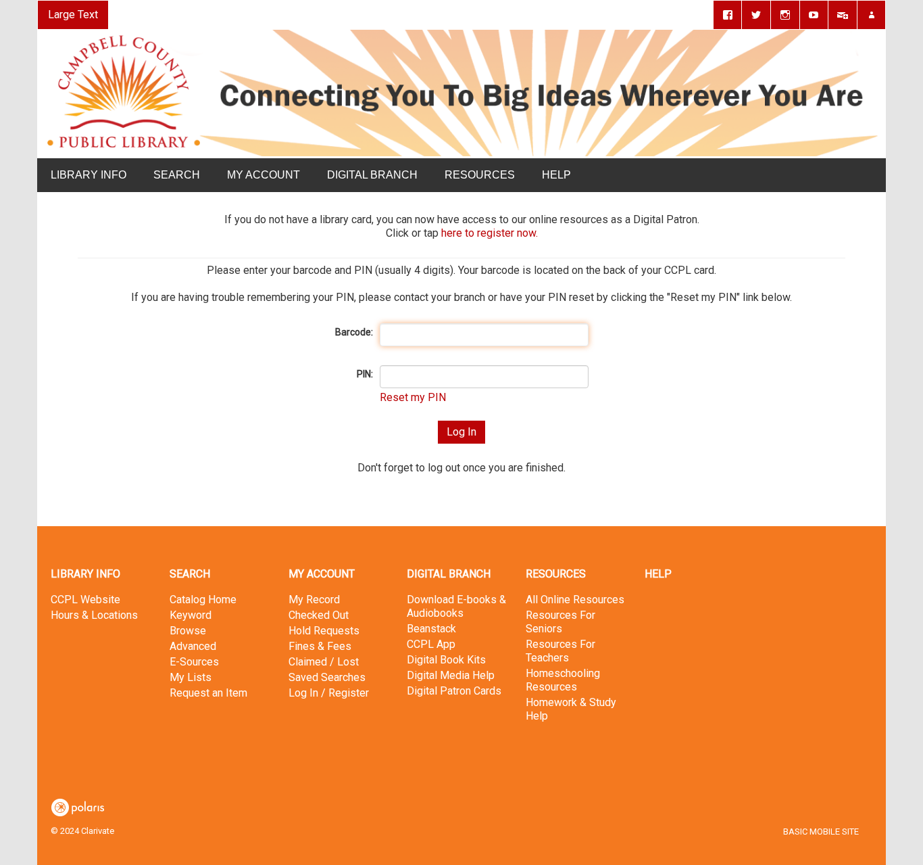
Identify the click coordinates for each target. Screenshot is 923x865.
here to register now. (489, 233)
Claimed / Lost (324, 661)
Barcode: (354, 332)
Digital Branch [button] (372, 175)
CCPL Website (85, 599)
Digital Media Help (451, 675)
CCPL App (431, 644)
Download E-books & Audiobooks (456, 606)
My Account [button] (263, 175)
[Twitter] (756, 15)
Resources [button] (480, 175)
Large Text (73, 14)
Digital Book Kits (446, 659)
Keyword (190, 615)
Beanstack (431, 628)
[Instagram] (785, 15)
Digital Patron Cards (454, 690)
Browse (188, 630)
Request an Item (208, 692)
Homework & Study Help (571, 709)
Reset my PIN (413, 397)
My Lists (190, 677)
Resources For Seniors (560, 622)
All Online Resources (575, 599)
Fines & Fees (320, 646)
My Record (314, 599)
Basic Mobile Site (821, 831)
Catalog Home (203, 599)
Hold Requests (324, 630)
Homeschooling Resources (563, 680)
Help (658, 573)
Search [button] (176, 175)
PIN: (365, 374)
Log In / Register (329, 692)
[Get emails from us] (842, 15)
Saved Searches (327, 677)
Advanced (193, 646)
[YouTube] (814, 15)
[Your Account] (871, 15)
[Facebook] (728, 15)
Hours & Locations (94, 615)
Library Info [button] (88, 175)
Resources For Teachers (560, 651)
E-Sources (194, 661)
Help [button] (556, 175)
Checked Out (319, 615)
